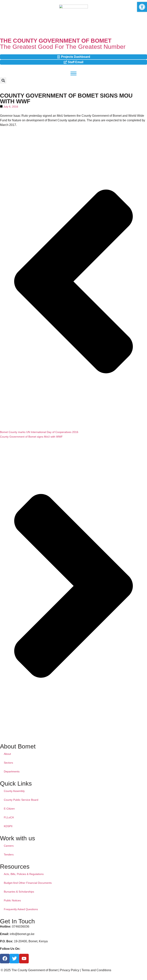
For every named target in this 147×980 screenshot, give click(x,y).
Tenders (9, 854)
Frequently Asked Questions (21, 909)
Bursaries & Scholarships (19, 891)
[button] (3, 80)
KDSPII (8, 826)
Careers (9, 845)
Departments (12, 771)
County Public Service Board (21, 799)
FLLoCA (9, 817)
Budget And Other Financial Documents (28, 882)
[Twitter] (14, 958)
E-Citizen (9, 808)
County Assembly (14, 790)
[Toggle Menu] (73, 73)
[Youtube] (24, 958)
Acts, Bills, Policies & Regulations (24, 874)
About (7, 753)
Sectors (8, 762)
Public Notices (12, 900)
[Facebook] (5, 958)
